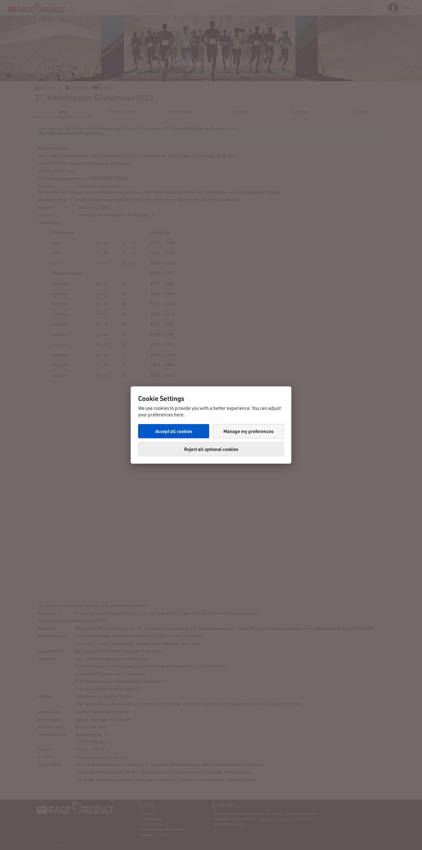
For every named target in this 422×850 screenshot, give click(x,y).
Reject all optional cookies (211, 449)
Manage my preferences (248, 431)
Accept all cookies (173, 431)
